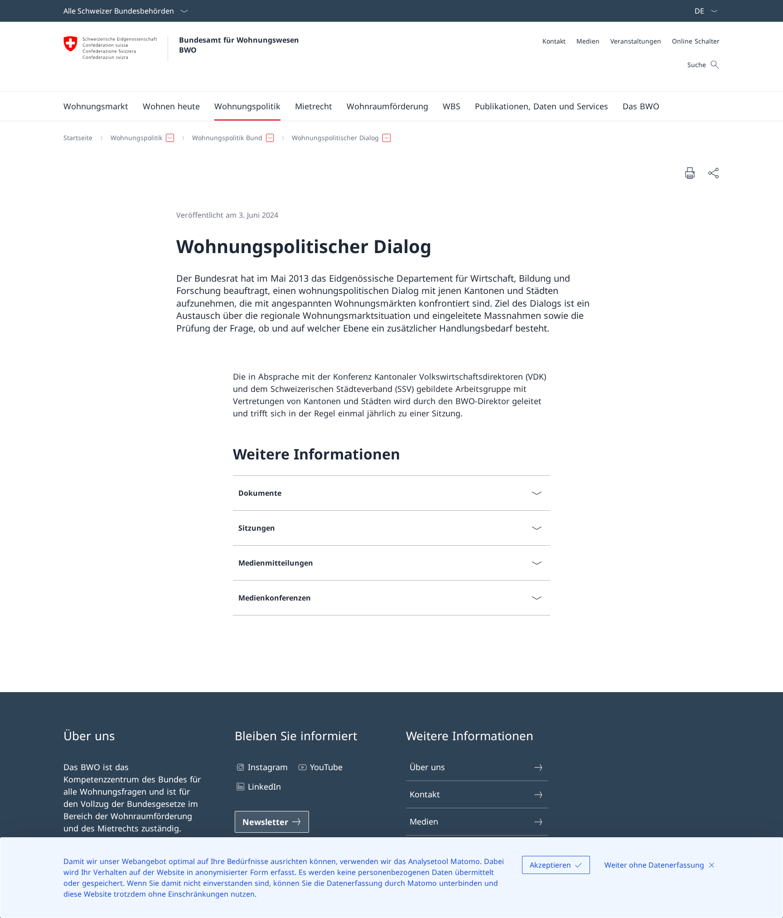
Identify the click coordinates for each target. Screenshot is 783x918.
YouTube (326, 767)
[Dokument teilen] (713, 173)
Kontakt (425, 794)
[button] (95, 106)
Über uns (427, 767)
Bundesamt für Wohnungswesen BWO (240, 45)
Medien (424, 821)
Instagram (268, 767)
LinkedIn (264, 786)
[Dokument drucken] (689, 173)
